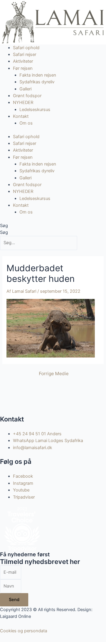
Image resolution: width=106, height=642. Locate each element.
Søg (4, 225)
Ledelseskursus (34, 109)
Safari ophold (26, 47)
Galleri (25, 89)
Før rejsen (23, 68)
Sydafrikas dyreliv (36, 82)
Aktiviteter (23, 61)
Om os (26, 123)
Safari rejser (24, 54)
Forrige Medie (54, 373)
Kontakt (21, 116)
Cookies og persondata (23, 630)
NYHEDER (23, 102)
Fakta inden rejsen (37, 75)
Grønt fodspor (27, 95)
